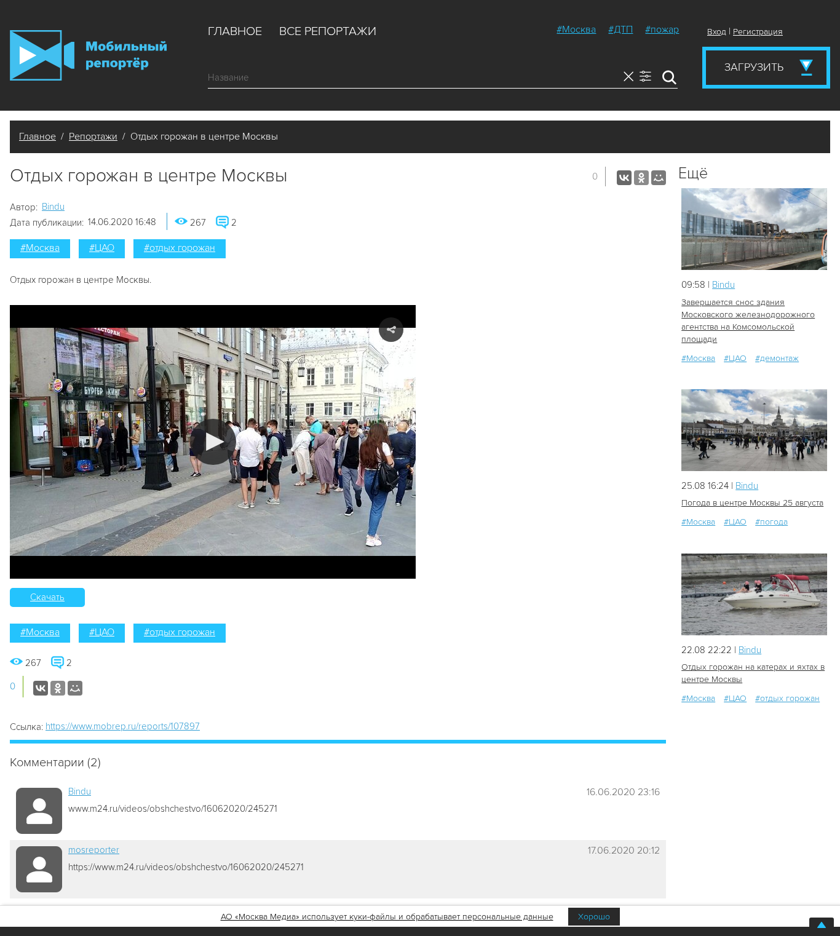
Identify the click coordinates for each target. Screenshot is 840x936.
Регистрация (758, 31)
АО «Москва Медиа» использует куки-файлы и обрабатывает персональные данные (387, 916)
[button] (213, 442)
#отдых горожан (179, 248)
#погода (771, 522)
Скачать (47, 597)
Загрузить (753, 67)
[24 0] (754, 430)
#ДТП (620, 29)
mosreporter (93, 849)
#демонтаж (777, 358)
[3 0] (754, 229)
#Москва (576, 29)
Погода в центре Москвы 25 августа (752, 503)
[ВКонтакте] (624, 177)
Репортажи (93, 136)
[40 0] (754, 594)
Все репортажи (327, 31)
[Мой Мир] (658, 177)
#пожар (662, 29)
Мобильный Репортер (88, 55)
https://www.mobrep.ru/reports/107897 (123, 726)
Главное (235, 31)
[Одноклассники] (641, 177)
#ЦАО (101, 248)
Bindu (53, 206)
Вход (716, 31)
